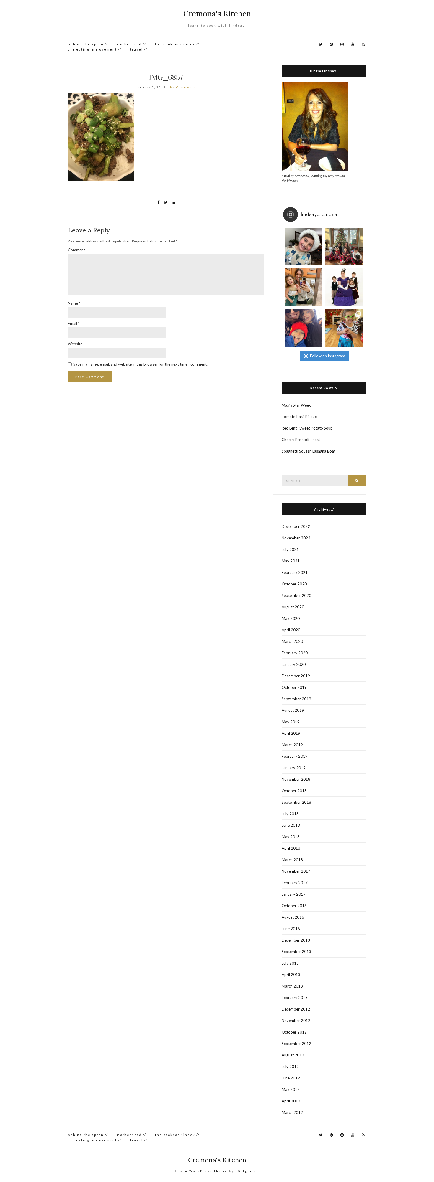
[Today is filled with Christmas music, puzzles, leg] (344, 246)
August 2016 (293, 917)
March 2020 (292, 641)
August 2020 (293, 607)
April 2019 (291, 733)
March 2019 (292, 744)
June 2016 (291, 928)
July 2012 (290, 1066)
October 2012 (294, 1032)
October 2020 (294, 584)
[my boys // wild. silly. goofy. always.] (303, 328)
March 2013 (292, 986)
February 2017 (295, 882)
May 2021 (291, 561)
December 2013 (296, 940)
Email (73, 323)
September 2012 (296, 1043)
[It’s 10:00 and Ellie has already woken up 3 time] (303, 287)
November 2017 (296, 871)
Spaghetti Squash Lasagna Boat (308, 451)
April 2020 (291, 630)
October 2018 (294, 790)
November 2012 (296, 1020)
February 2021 (295, 572)
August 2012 (293, 1055)
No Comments (183, 87)
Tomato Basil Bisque (299, 416)
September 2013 (296, 951)
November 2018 (296, 779)
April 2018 (291, 848)
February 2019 (295, 756)
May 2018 (291, 836)
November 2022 (296, 538)
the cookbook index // (177, 44)
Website (75, 343)
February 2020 (295, 653)
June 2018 (291, 825)
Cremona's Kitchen (217, 14)
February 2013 (295, 997)
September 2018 (296, 802)
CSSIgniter (247, 1171)
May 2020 (291, 618)
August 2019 (293, 710)
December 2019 (296, 675)
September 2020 (296, 595)
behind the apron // (88, 44)
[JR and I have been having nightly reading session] (303, 246)
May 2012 (291, 1089)
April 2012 (291, 1101)
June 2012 (291, 1078)
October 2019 (294, 687)
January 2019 (294, 767)
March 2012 (292, 1112)
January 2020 (294, 664)
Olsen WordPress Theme (201, 1171)
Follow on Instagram (327, 356)
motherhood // (131, 44)
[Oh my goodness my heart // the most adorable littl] (344, 328)
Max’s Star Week (296, 405)
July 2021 (290, 549)
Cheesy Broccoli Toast (301, 439)
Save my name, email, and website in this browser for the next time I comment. (140, 364)
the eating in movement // (94, 49)
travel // (138, 49)
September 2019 (296, 698)
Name (74, 303)
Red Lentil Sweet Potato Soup (307, 428)
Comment (76, 249)
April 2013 (291, 974)
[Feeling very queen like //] (344, 287)
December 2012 (296, 1009)
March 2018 (292, 859)
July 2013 (290, 963)
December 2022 (296, 526)
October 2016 (294, 905)
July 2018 (290, 813)
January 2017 (294, 894)
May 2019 (291, 721)
